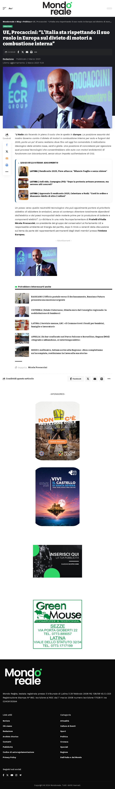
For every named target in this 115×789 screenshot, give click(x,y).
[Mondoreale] (57, 8)
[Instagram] (16, 775)
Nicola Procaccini (37, 367)
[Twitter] (7, 775)
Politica (8, 26)
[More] (36, 52)
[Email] (27, 52)
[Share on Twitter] (23, 52)
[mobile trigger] (5, 8)
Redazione (8, 59)
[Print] (31, 52)
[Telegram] (20, 775)
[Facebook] (3, 775)
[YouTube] (12, 775)
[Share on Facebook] (18, 52)
